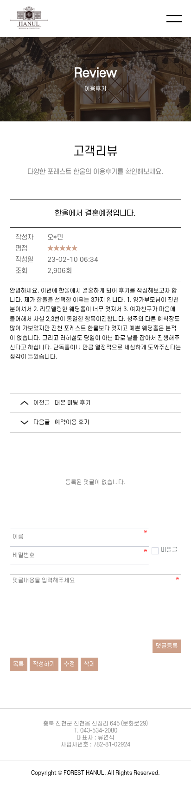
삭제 (89, 664)
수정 (69, 664)
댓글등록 (167, 646)
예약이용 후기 (72, 422)
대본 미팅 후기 (73, 403)
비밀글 (169, 549)
